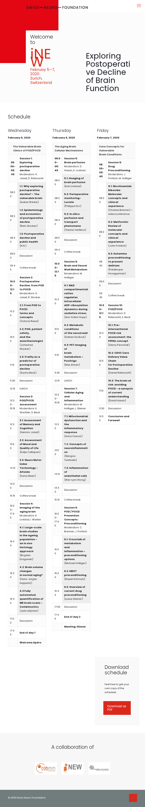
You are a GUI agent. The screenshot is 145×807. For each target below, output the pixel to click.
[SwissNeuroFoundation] (44, 32)
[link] (46, 768)
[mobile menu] (139, 5)
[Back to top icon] (133, 798)
